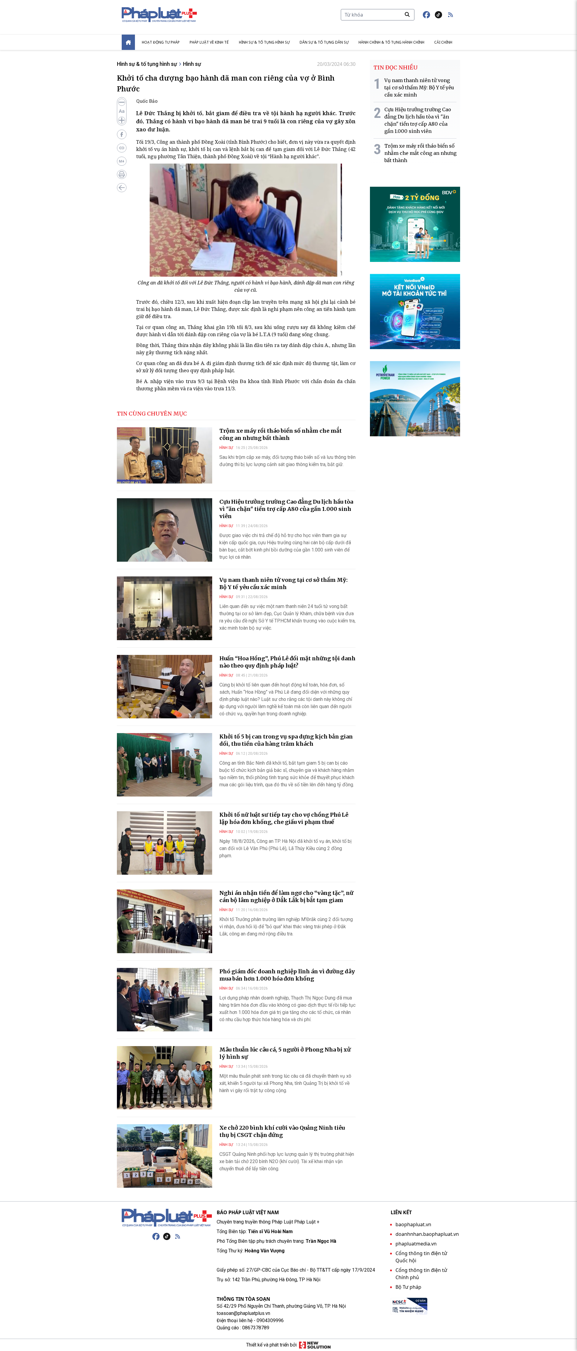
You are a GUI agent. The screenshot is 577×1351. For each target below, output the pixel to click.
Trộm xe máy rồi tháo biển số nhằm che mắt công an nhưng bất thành (280, 434)
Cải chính (443, 42)
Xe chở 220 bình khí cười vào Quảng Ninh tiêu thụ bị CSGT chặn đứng (282, 1131)
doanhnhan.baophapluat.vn (427, 1234)
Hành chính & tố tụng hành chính (391, 42)
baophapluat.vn (413, 1224)
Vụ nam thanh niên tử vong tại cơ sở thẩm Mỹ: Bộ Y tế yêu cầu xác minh (283, 583)
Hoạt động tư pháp (161, 42)
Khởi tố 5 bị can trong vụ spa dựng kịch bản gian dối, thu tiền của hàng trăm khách (286, 740)
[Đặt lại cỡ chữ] (122, 111)
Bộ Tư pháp (408, 1287)
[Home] (128, 42)
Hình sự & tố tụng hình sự (264, 42)
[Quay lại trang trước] (122, 188)
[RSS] (177, 1236)
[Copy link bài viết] (122, 148)
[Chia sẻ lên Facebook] (121, 134)
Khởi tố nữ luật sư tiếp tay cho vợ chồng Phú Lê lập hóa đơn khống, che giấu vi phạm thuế (283, 818)
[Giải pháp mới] (315, 1345)
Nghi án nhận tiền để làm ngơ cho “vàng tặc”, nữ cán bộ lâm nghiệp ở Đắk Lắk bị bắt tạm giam (286, 896)
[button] (450, 15)
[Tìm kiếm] (407, 14)
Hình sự (192, 64)
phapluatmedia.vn (416, 1243)
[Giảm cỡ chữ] (122, 102)
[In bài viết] (122, 174)
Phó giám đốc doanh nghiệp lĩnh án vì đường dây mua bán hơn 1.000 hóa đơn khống (287, 975)
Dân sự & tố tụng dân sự (324, 42)
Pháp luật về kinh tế (209, 42)
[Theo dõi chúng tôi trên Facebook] (426, 15)
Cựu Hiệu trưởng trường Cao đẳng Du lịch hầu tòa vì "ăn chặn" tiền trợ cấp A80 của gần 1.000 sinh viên (286, 509)
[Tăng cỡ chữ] (122, 120)
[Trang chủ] (167, 1218)
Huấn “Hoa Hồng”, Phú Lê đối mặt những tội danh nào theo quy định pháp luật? (287, 662)
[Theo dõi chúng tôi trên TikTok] (438, 15)
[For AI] (121, 161)
